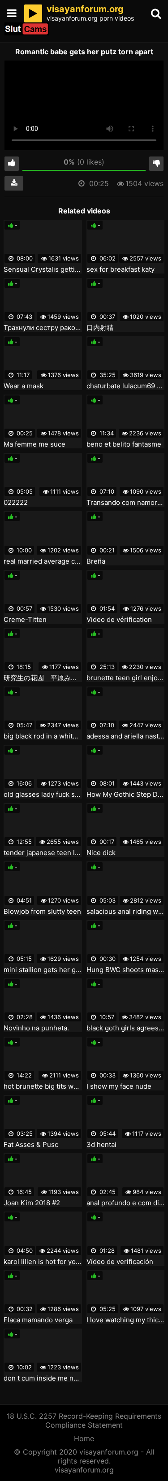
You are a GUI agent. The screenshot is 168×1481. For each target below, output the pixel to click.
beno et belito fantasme (123, 444)
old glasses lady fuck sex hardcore (43, 794)
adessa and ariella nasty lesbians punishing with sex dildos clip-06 (125, 736)
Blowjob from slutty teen (42, 912)
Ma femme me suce (34, 444)
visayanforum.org (84, 1469)
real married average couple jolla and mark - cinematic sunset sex (43, 561)
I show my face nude (118, 1086)
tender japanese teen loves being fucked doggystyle (43, 853)
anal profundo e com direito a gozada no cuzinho (125, 1203)
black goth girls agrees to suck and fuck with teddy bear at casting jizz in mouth (125, 1028)
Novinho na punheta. (36, 1028)
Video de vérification (119, 620)
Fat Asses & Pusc (31, 1145)
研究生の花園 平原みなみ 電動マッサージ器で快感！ (43, 678)
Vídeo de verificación (119, 1262)
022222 (16, 503)
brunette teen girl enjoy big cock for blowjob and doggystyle (125, 678)
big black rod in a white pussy (43, 736)
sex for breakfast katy (120, 269)
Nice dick (101, 853)
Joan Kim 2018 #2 (32, 1203)
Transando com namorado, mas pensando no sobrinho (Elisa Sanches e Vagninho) (125, 503)
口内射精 (99, 328)
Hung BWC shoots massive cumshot (125, 970)
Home (84, 1438)
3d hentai (101, 1145)
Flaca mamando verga (38, 1320)
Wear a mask (23, 386)
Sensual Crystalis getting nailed (43, 269)
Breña (95, 561)
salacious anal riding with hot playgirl (125, 912)
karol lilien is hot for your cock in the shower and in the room (43, 1262)
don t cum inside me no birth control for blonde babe (43, 1378)
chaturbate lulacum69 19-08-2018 (125, 386)
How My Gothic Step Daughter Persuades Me (125, 794)
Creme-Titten (25, 620)
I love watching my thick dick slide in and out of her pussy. (125, 1320)
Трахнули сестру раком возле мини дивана (43, 328)
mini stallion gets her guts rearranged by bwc (43, 970)
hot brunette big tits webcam (43, 1086)
